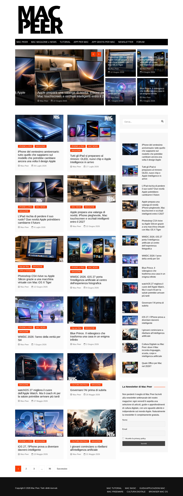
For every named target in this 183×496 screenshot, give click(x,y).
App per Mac (24, 267)
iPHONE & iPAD (25, 146)
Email (124, 429)
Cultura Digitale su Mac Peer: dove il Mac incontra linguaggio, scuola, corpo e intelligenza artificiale (153, 350)
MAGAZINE (40, 146)
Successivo (62, 469)
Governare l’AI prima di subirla (88, 390)
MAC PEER (22, 42)
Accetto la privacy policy (135, 438)
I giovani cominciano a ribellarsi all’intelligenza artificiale (153, 333)
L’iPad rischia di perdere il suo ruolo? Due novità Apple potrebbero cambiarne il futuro (39, 219)
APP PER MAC (81, 42)
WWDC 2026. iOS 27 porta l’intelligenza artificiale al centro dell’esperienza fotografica (88, 280)
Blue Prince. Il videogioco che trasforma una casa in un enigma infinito (152, 91)
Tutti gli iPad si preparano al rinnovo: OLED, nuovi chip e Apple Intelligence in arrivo (90, 159)
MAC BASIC (130, 488)
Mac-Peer (24, 101)
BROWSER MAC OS (158, 492)
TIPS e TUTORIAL (26, 271)
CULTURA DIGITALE (80, 385)
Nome (124, 420)
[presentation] (93, 54)
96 (50, 469)
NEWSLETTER (125, 42)
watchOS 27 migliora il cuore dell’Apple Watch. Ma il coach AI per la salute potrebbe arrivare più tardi (39, 393)
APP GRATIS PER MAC (103, 42)
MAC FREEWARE (115, 492)
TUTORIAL (65, 42)
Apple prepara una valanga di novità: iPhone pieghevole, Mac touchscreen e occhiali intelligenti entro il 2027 (57, 94)
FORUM (140, 42)
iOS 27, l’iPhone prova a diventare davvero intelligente (153, 320)
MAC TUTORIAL (114, 488)
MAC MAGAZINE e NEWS (44, 42)
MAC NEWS (93, 146)
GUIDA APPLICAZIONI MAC (152, 488)
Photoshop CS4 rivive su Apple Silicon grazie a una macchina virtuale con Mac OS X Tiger (36, 279)
